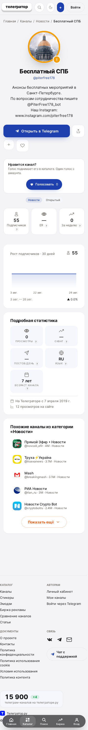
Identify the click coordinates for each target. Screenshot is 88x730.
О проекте (8, 638)
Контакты (7, 644)
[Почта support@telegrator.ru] (69, 640)
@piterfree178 (44, 78)
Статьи (5, 622)
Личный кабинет (60, 591)
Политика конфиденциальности (17, 652)
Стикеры (7, 598)
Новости (42, 21)
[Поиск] (39, 7)
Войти (75, 7)
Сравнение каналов (15, 616)
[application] (44, 276)
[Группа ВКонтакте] (50, 640)
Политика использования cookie (20, 663)
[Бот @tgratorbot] (59, 640)
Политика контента (15, 677)
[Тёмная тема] (51, 7)
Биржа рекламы (13, 610)
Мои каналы (56, 598)
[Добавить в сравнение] (8, 144)
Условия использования (18, 671)
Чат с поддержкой (66, 654)
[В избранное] (22, 145)
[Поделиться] (78, 131)
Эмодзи (6, 604)
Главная (9, 21)
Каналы (26, 21)
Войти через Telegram (64, 604)
